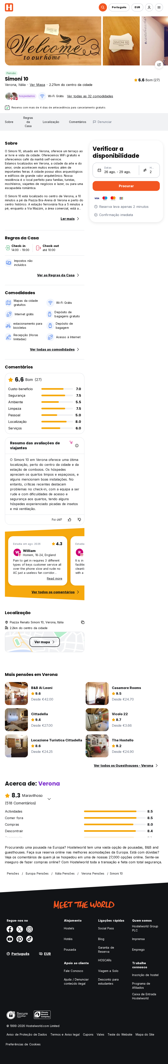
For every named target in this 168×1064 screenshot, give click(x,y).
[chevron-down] (49, 799)
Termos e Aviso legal (65, 1034)
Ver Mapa (37, 85)
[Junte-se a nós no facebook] (10, 929)
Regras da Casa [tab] (28, 122)
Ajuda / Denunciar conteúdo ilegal (76, 981)
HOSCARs (105, 960)
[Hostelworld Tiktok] (29, 939)
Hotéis (68, 939)
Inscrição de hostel (145, 975)
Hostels (69, 928)
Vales (100, 1034)
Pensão (11, 73)
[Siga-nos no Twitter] (19, 929)
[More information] (76, 445)
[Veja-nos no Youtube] (10, 939)
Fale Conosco (73, 971)
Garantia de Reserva (106, 949)
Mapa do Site (145, 1034)
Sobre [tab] (9, 122)
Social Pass (106, 928)
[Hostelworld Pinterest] (19, 939)
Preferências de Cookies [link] (23, 1044)
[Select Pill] (103, 7)
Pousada (70, 949)
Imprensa (138, 939)
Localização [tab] (51, 122)
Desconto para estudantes (108, 981)
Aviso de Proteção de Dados (27, 1034)
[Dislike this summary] (79, 520)
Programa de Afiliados (141, 985)
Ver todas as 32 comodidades (90, 96)
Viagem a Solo (108, 971)
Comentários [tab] (77, 122)
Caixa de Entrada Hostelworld (144, 996)
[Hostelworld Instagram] (29, 929)
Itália (22, 85)
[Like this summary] (69, 520)
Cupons (88, 1034)
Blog (101, 939)
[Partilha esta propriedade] (159, 65)
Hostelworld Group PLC (145, 928)
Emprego (138, 949)
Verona (10, 85)
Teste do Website (120, 1034)
